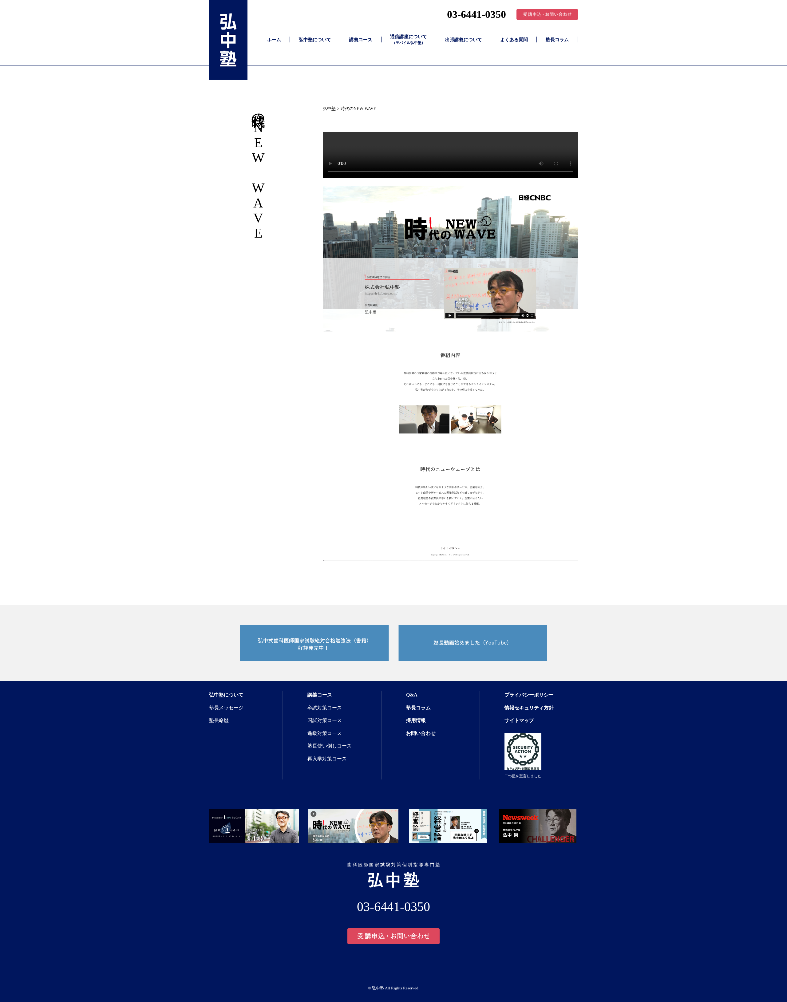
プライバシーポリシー (529, 694)
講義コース (360, 39)
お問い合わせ (421, 733)
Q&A (411, 694)
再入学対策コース (327, 758)
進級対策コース (324, 733)
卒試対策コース (324, 707)
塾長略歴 (219, 720)
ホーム (274, 39)
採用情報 (416, 720)
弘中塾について (315, 39)
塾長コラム (557, 39)
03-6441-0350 (476, 14)
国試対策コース (324, 720)
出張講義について (463, 39)
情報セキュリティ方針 (529, 707)
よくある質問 (514, 39)
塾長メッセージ (226, 707)
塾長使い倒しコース (329, 745)
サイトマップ (519, 720)
